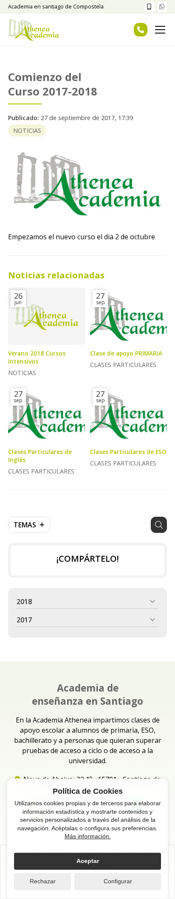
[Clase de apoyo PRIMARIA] (128, 316)
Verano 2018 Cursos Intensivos (36, 357)
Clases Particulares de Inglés (40, 456)
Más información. (88, 836)
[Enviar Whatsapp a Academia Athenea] (162, 7)
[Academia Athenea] (33, 30)
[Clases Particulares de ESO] (128, 414)
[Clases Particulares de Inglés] (46, 414)
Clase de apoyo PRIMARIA (126, 353)
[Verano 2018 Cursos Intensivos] (46, 316)
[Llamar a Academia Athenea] (149, 7)
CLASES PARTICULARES (123, 365)
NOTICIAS (27, 130)
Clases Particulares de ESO (128, 452)
